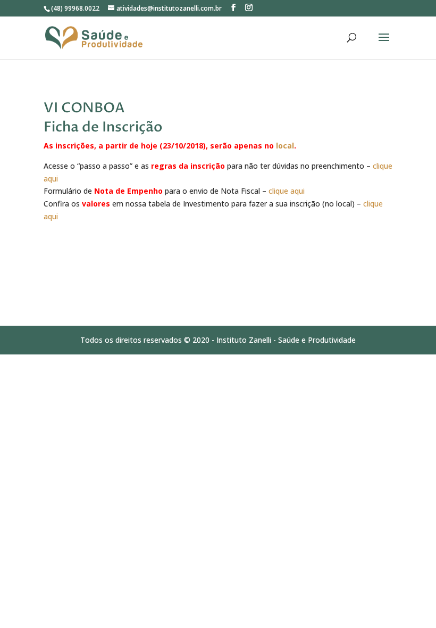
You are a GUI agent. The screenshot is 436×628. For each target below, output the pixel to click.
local (285, 146)
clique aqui (287, 191)
